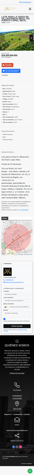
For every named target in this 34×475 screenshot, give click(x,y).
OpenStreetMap (28, 254)
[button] (31, 38)
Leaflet (18, 254)
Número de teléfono (8, 304)
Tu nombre (6, 291)
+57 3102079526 (23, 210)
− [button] (4, 225)
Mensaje (5, 310)
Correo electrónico (8, 297)
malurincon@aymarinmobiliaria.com (14, 282)
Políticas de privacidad (17, 373)
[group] (17, 38)
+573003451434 (9, 280)
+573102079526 (17, 398)
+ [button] (4, 222)
